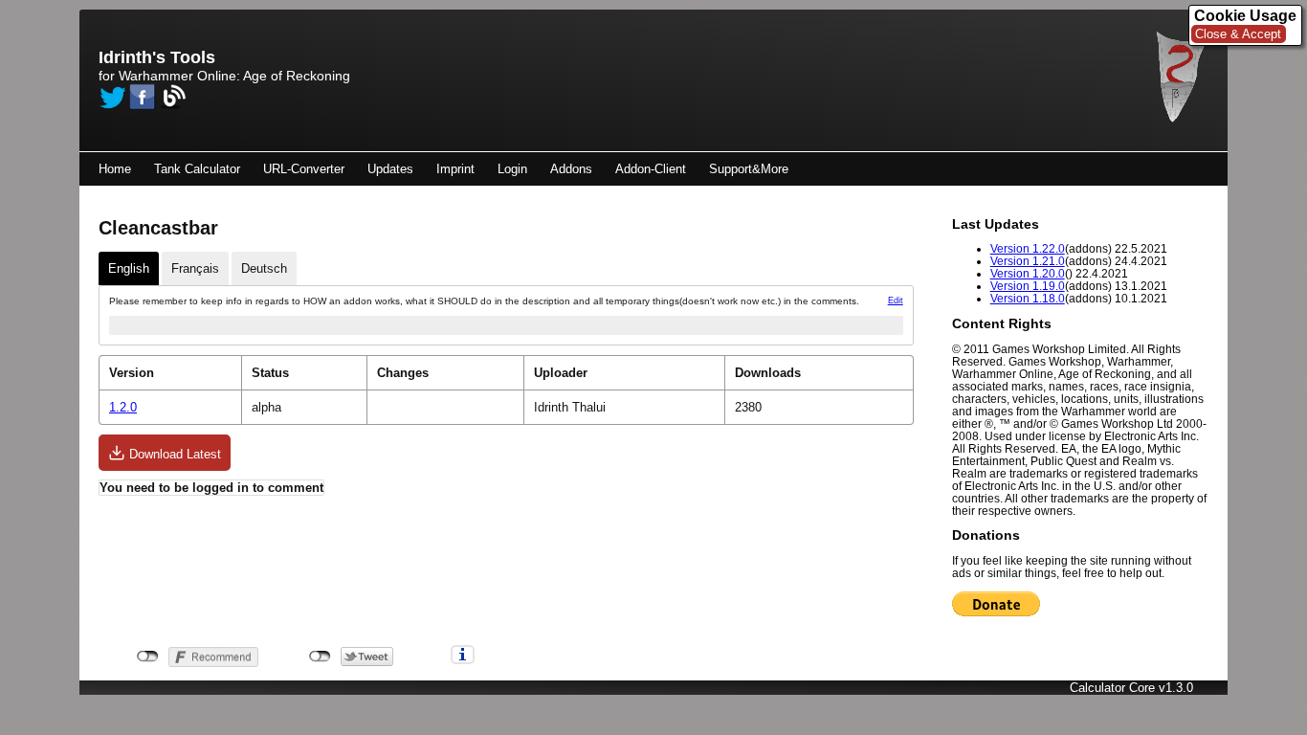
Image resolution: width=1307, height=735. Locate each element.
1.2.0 (123, 407)
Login (512, 169)
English (128, 268)
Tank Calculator (197, 169)
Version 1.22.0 (1027, 248)
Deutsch (264, 268)
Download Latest (173, 454)
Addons (571, 169)
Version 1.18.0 (1027, 298)
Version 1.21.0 (1027, 261)
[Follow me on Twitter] (112, 96)
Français (195, 268)
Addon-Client (650, 169)
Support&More (748, 169)
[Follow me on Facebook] (142, 96)
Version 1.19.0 (1027, 285)
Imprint (455, 169)
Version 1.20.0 (1027, 273)
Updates (390, 169)
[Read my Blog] (173, 96)
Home (115, 169)
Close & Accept (1238, 34)
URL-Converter (303, 169)
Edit (895, 300)
